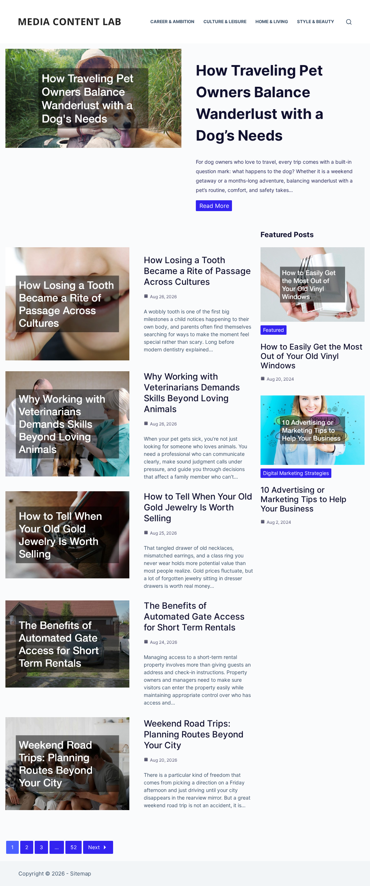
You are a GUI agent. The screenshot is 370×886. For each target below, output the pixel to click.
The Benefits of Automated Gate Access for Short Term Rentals (194, 616)
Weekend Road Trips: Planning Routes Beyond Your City (194, 734)
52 (73, 847)
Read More (214, 205)
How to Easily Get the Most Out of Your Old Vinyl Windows (311, 356)
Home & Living (271, 21)
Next (94, 847)
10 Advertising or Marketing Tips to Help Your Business (304, 499)
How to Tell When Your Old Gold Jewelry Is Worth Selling (198, 507)
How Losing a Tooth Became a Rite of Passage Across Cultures (197, 271)
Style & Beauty (315, 21)
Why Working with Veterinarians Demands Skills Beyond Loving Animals (192, 392)
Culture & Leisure (224, 21)
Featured (273, 330)
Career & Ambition (172, 21)
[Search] (349, 22)
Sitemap (80, 873)
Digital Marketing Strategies (296, 473)
